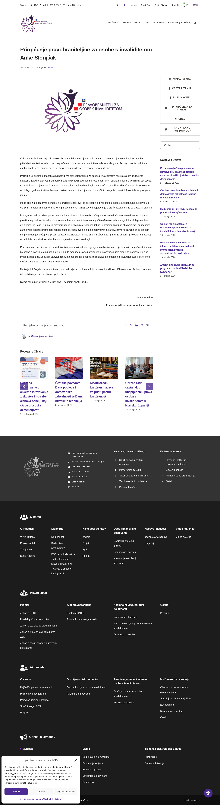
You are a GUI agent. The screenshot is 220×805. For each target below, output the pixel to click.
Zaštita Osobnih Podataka (48, 799)
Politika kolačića (26, 799)
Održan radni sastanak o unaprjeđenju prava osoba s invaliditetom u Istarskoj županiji (177, 227)
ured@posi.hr (75, 5)
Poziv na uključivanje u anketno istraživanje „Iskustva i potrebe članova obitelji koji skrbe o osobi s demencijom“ (34, 396)
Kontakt (75, 486)
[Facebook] (126, 325)
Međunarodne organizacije (180, 475)
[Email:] (147, 325)
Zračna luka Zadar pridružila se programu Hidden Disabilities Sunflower (177, 268)
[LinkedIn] (136, 325)
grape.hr (195, 800)
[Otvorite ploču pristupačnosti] (208, 793)
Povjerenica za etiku (130, 470)
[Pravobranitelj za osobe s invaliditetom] (41, 457)
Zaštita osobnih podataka (133, 481)
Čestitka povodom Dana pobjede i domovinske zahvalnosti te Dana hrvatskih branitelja (68, 392)
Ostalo (169, 481)
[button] (75, 760)
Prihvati (16, 791)
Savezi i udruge (174, 470)
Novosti (51, 67)
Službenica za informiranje (133, 475)
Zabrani (41, 791)
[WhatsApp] (142, 325)
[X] (131, 325)
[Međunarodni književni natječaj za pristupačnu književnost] (104, 358)
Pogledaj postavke (66, 791)
